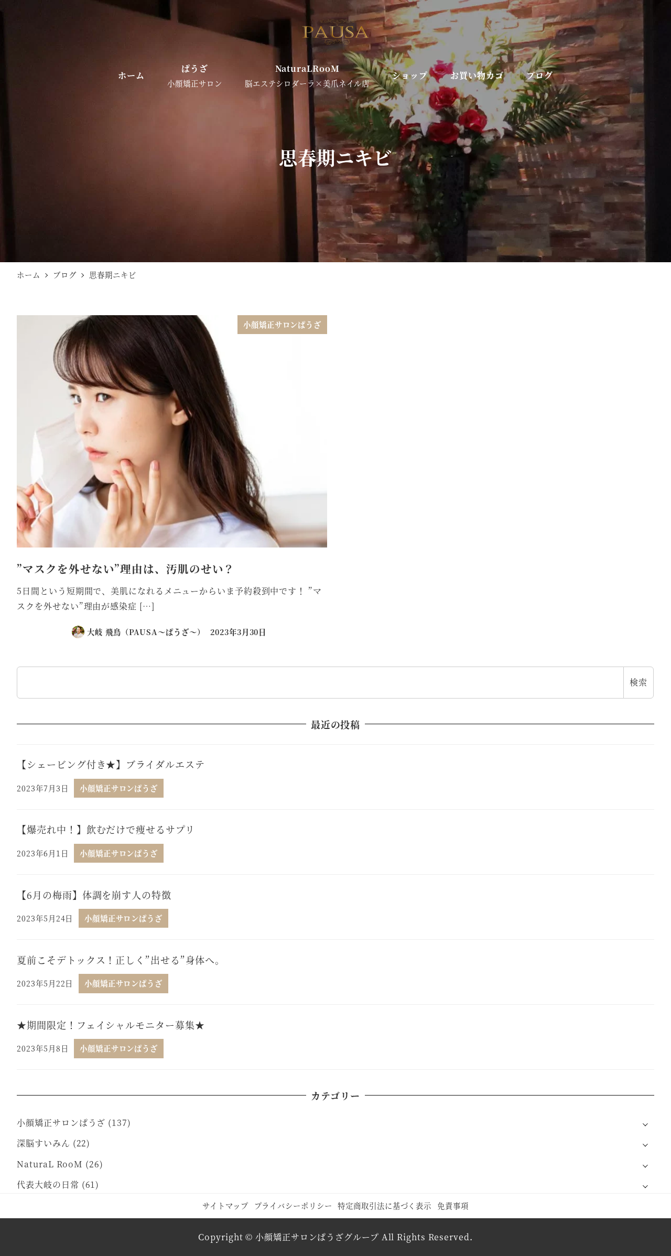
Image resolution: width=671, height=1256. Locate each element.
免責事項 (453, 1205)
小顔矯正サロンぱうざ (61, 1123)
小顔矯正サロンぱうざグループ (317, 1237)
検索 (638, 682)
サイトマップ (225, 1205)
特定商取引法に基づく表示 (384, 1205)
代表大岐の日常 (48, 1184)
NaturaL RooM (50, 1164)
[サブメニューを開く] (645, 1123)
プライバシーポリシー (293, 1205)
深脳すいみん (43, 1143)
